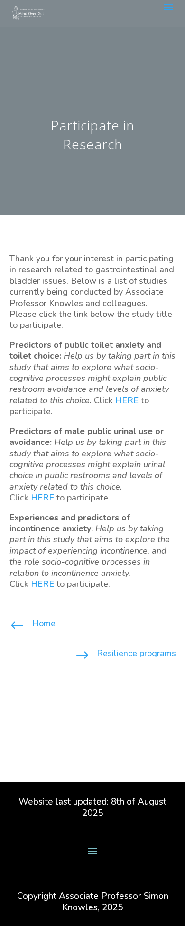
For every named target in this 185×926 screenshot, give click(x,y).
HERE (127, 400)
